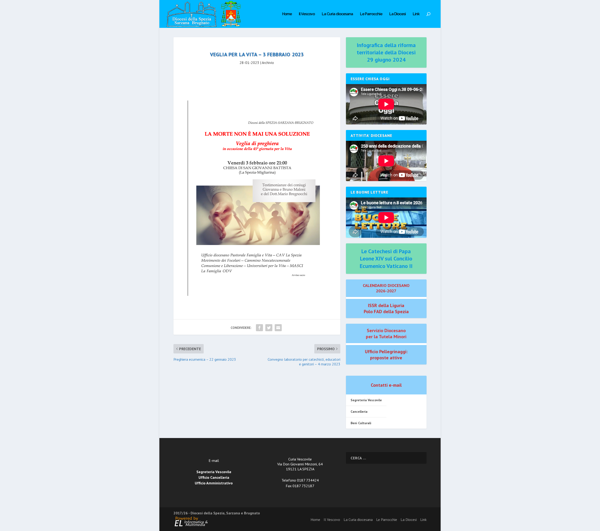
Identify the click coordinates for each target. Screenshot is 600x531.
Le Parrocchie (371, 14)
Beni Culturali (361, 423)
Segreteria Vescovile (366, 400)
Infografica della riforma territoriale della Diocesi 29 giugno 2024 (386, 52)
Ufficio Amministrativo (214, 483)
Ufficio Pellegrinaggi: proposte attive (386, 355)
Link (416, 14)
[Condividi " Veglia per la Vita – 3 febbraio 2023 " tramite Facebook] (259, 327)
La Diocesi (397, 14)
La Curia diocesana (337, 14)
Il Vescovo (307, 14)
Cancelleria (359, 411)
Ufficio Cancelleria (214, 477)
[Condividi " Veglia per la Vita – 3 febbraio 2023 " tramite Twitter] (269, 327)
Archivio (268, 62)
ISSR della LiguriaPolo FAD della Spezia (386, 308)
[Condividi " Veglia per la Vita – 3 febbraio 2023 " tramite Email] (278, 327)
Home (287, 14)
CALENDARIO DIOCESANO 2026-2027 (386, 288)
